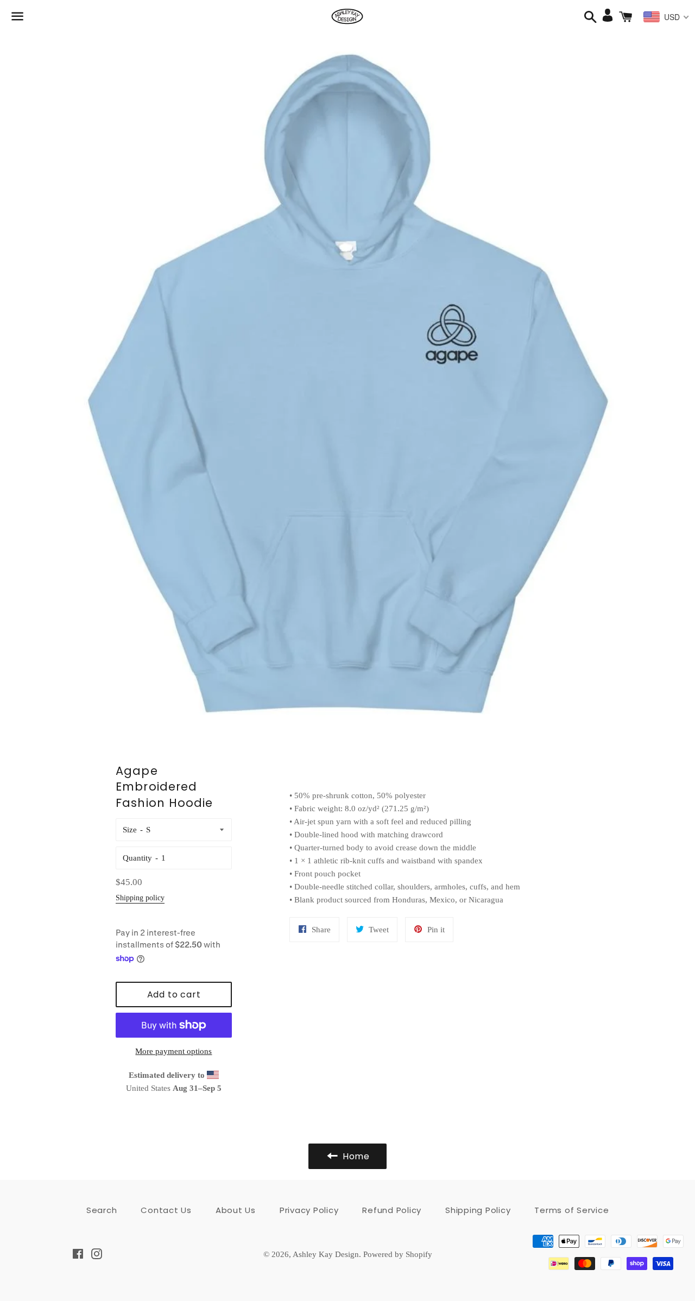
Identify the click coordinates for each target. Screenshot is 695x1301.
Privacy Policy (309, 1210)
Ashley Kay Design (326, 1254)
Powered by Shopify (397, 1254)
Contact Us (166, 1210)
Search (101, 1210)
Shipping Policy (477, 1210)
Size (130, 829)
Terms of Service (571, 1210)
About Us (236, 1210)
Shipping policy (140, 898)
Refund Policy (391, 1210)
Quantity (137, 858)
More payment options (173, 1051)
